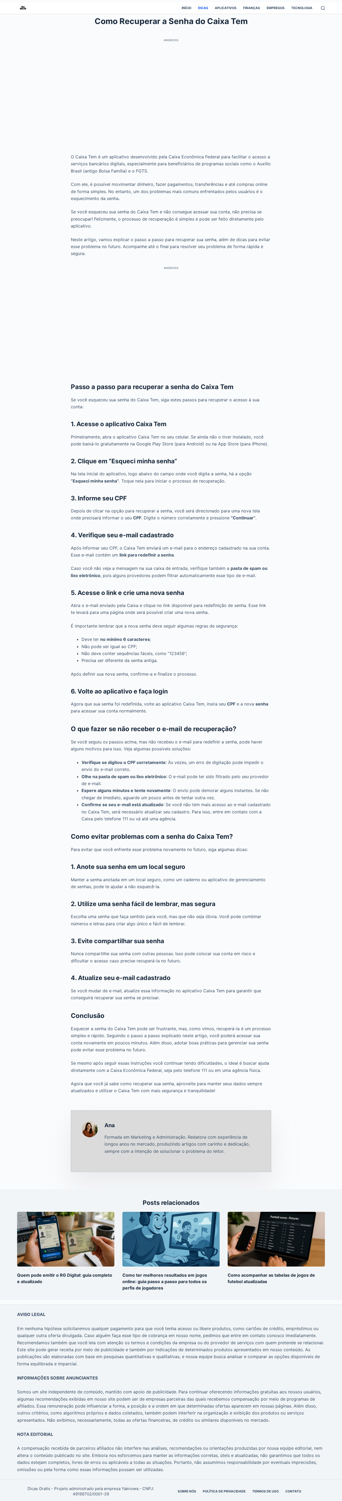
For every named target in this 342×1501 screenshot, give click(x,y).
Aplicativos (225, 8)
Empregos (276, 8)
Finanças (251, 8)
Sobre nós (187, 1491)
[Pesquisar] (323, 8)
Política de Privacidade (224, 1491)
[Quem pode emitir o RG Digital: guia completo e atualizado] (65, 1239)
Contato (293, 1491)
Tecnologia (301, 8)
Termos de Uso (265, 1491)
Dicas (203, 8)
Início (186, 8)
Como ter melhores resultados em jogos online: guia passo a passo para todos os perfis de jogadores (164, 1281)
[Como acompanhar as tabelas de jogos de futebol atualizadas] (276, 1239)
